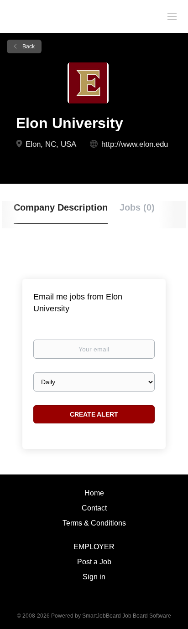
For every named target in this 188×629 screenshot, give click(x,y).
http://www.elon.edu (134, 144)
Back (28, 46)
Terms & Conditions (94, 523)
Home (94, 493)
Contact (94, 508)
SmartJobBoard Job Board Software (126, 616)
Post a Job (94, 562)
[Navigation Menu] (172, 16)
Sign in (94, 577)
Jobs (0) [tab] (137, 207)
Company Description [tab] (61, 207)
